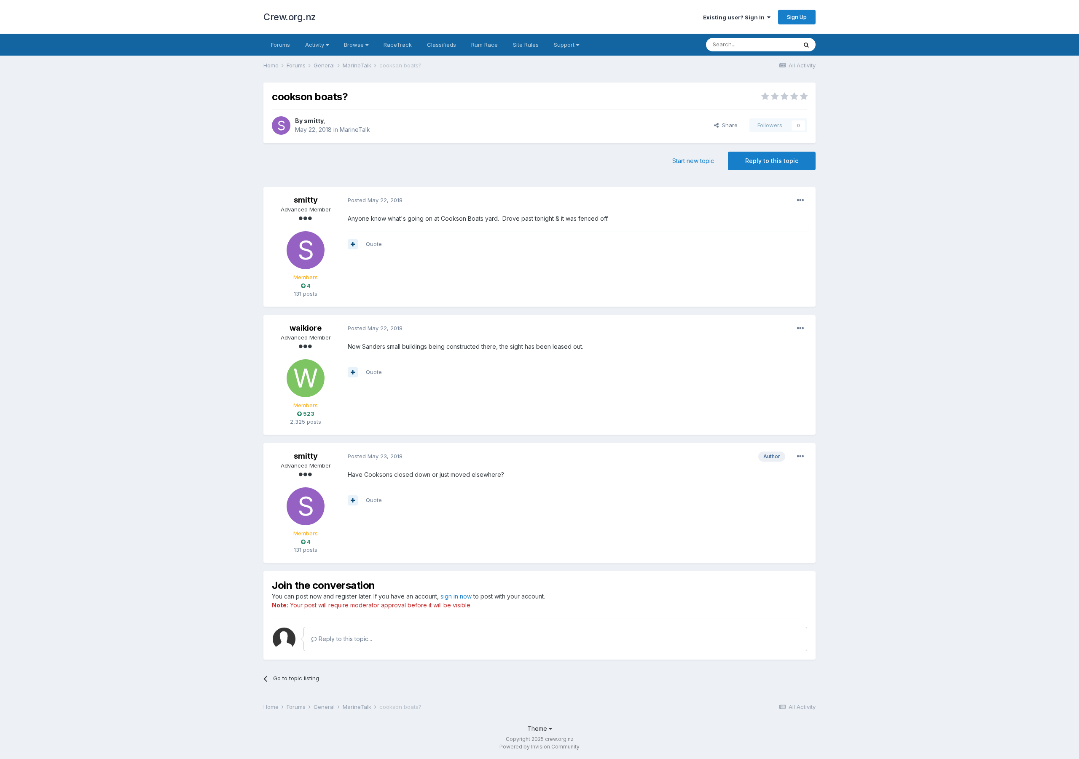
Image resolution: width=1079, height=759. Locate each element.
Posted (375, 200)
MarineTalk (355, 129)
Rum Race (484, 44)
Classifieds (441, 44)
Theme (538, 728)
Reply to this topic (771, 160)
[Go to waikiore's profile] (306, 378)
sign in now (456, 596)
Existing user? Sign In (735, 17)
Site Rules (526, 44)
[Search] (806, 44)
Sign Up (797, 16)
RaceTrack (398, 44)
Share (728, 125)
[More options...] (800, 200)
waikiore (306, 327)
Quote (374, 244)
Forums (280, 44)
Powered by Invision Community (539, 746)
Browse (354, 44)
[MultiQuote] (353, 244)
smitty (313, 120)
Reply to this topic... (344, 638)
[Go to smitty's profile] (281, 125)
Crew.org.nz (289, 16)
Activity (315, 44)
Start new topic (693, 160)
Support (565, 44)
